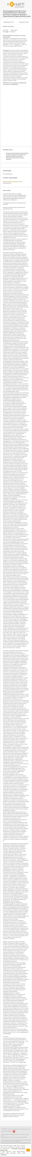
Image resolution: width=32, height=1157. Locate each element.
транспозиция (6, 84)
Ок (28, 1150)
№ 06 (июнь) (11, 26)
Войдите (5, 181)
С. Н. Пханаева (11, 31)
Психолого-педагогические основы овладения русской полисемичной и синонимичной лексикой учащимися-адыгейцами (17, 155)
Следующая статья (23, 22)
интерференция (22, 82)
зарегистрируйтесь (14, 181)
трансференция (14, 84)
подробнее (3, 1154)
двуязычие (15, 82)
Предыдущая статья (9, 22)
